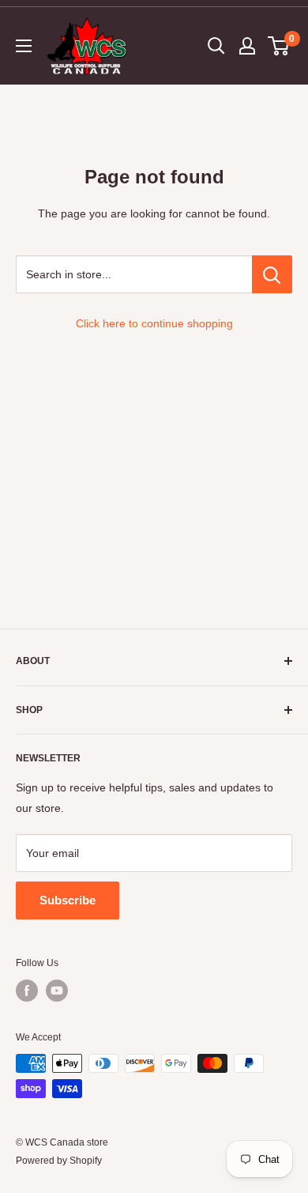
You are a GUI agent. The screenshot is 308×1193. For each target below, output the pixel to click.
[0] (279, 45)
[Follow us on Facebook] (27, 991)
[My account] (247, 46)
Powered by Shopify (59, 1160)
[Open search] (216, 46)
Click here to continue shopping (154, 323)
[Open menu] (24, 46)
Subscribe (67, 900)
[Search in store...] (272, 274)
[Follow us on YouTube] (57, 991)
